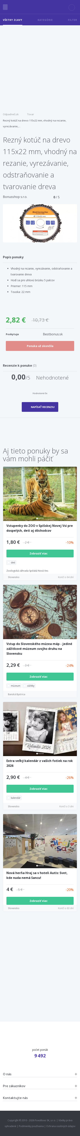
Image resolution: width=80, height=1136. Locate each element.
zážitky (30, 685)
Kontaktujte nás (15, 1098)
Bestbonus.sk (53, 334)
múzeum (15, 685)
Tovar (30, 114)
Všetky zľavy (12, 20)
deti (13, 562)
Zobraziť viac (39, 553)
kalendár (16, 798)
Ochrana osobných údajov (60, 1126)
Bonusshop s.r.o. (15, 197)
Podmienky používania (31, 1126)
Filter (72, 20)
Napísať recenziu (43, 407)
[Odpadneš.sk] (40, 7)
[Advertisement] (40, 67)
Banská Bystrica (16, 694)
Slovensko (13, 577)
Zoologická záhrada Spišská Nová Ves (27, 570)
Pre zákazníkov (14, 1086)
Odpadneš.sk (11, 114)
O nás (7, 1074)
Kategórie (45, 20)
